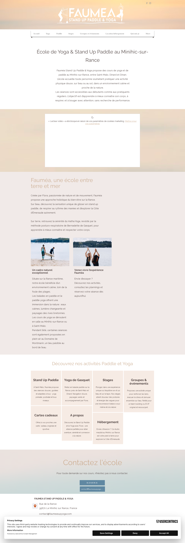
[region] (46, 388)
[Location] (35, 506)
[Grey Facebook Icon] (147, 3)
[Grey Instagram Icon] (150, 3)
